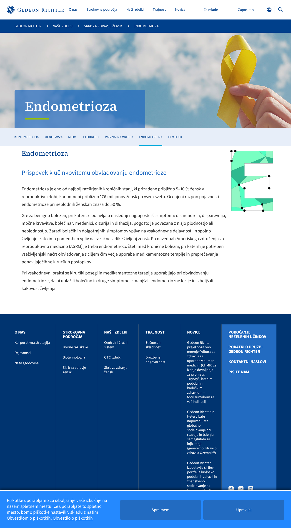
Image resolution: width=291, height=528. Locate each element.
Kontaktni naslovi (247, 362)
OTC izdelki (112, 357)
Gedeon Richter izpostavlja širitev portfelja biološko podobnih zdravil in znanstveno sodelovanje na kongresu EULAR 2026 (202, 479)
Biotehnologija (74, 357)
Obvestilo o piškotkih (73, 518)
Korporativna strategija (32, 342)
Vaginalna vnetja (119, 137)
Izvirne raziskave (75, 347)
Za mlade (211, 9)
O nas (73, 9)
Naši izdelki (135, 9)
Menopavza (54, 137)
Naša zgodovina (27, 363)
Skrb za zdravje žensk (103, 26)
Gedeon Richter (28, 26)
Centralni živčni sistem (116, 345)
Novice (180, 9)
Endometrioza (150, 137)
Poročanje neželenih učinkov (247, 334)
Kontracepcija (26, 137)
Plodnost (91, 137)
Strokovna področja (102, 9)
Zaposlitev (246, 9)
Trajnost (159, 9)
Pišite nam (238, 372)
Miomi (72, 137)
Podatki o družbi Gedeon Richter (245, 349)
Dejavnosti (23, 352)
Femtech (175, 137)
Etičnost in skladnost (153, 345)
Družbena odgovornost (155, 359)
